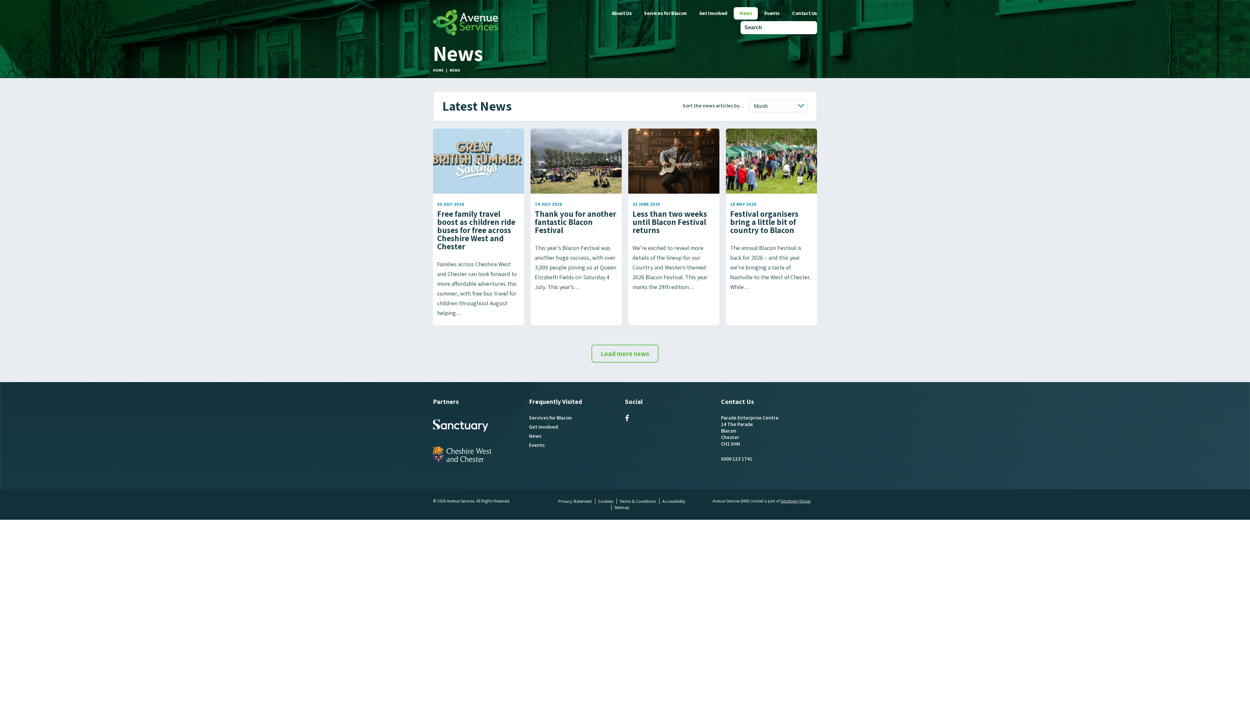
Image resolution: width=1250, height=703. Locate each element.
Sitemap (622, 507)
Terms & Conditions (637, 501)
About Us (622, 13)
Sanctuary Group (796, 501)
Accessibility (673, 501)
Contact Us (804, 13)
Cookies (605, 501)
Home (438, 70)
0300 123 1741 (736, 458)
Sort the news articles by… (713, 105)
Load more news (625, 353)
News (746, 13)
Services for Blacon (665, 13)
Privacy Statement (575, 501)
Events (772, 13)
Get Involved (713, 13)
